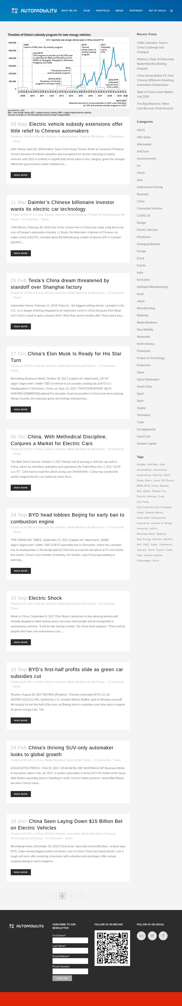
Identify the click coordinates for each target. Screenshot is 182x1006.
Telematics (143, 415)
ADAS (141, 130)
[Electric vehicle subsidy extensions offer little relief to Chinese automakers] (68, 74)
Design (141, 222)
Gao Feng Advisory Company (154, 507)
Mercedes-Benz (146, 534)
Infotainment (158, 518)
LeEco (153, 528)
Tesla (151, 550)
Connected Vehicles (149, 208)
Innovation (73, 833)
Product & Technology (102, 214)
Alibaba (141, 464)
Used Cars (143, 436)
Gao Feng (142, 502)
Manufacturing (146, 308)
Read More (21, 175)
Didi (139, 491)
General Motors (154, 512)
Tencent (141, 550)
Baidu (140, 480)
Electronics (144, 236)
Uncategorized (146, 429)
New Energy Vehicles (149, 539)
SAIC (146, 544)
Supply (141, 407)
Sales (83, 136)
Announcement (146, 158)
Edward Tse (159, 491)
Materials (142, 315)
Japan (141, 301)
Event (140, 258)
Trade (140, 422)
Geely (140, 512)
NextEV (168, 539)
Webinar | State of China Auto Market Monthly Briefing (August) (155, 64)
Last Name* (59, 945)
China (39, 214)
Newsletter (143, 336)
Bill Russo (97, 136)
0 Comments (116, 136)
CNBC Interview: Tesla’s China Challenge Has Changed (152, 47)
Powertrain (144, 350)
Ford (161, 496)
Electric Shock (45, 598)
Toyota (160, 550)
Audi (162, 464)
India (140, 272)
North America (146, 343)
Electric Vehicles (46, 136)
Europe (141, 251)
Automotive (160, 469)
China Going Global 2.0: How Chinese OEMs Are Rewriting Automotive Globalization (155, 80)
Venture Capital (146, 443)
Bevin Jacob (152, 480)
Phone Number (60, 966)
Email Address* (60, 956)
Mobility (161, 534)
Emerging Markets (148, 244)
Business (143, 194)
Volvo (155, 560)
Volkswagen (144, 560)
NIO (139, 544)
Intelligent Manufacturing (152, 286)
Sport (140, 393)
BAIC (167, 475)
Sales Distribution (148, 379)
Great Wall (143, 518)
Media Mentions (68, 136)
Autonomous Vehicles (150, 475)
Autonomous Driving (150, 187)
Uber (139, 555)
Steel (140, 400)
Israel (140, 293)
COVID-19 (143, 215)
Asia (140, 180)
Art (138, 165)
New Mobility (145, 329)
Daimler (164, 485)
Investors (142, 528)
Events (141, 265)
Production (144, 365)
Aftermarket (144, 144)
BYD (147, 485)
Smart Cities (144, 386)
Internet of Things (161, 523)
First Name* (59, 935)
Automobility (144, 469)
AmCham (143, 151)
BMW (140, 485)
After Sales (144, 137)
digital (146, 491)
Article (141, 172)
